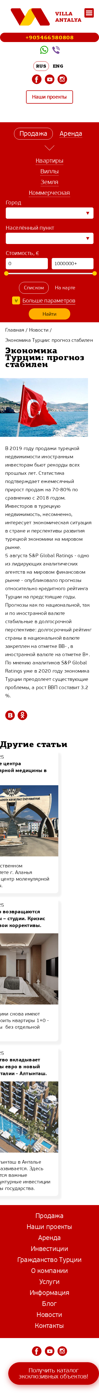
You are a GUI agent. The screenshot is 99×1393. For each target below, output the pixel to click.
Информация (50, 1293)
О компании (49, 1271)
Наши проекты (49, 97)
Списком (34, 288)
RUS (41, 66)
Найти (50, 314)
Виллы (49, 171)
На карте (65, 288)
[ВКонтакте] (10, 715)
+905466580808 (49, 37)
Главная (14, 330)
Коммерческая (49, 192)
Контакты (49, 1326)
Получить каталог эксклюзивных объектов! (53, 1373)
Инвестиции (49, 1249)
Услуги (49, 1282)
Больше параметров (49, 301)
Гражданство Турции (49, 1260)
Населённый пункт (30, 228)
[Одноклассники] (22, 715)
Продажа (49, 1216)
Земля (50, 182)
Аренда (49, 1238)
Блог (49, 1304)
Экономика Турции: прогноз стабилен (49, 340)
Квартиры (49, 160)
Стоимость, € (22, 253)
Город (13, 202)
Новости (38, 330)
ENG (58, 66)
